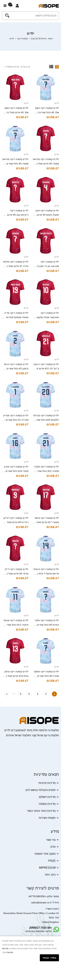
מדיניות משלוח (47, 803)
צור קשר (51, 839)
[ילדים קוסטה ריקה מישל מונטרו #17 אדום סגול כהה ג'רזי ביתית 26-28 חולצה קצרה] (46, 497)
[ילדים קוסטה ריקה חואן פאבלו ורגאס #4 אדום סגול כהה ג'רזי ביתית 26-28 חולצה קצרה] (46, 190)
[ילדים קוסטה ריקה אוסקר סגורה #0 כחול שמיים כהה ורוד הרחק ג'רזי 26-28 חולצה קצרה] (46, 651)
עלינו (53, 846)
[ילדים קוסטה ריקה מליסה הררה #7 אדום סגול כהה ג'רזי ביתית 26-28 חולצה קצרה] (15, 241)
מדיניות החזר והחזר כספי (41, 810)
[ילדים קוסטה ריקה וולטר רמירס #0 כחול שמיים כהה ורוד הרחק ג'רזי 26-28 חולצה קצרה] (46, 599)
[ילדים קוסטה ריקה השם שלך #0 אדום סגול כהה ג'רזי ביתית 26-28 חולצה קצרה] (15, 87)
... (13, 693)
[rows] (51, 67)
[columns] (57, 67)
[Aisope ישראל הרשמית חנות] (49, 5)
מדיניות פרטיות (47, 783)
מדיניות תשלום (47, 796)
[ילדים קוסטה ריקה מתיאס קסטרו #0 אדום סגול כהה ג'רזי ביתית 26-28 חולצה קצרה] (46, 138)
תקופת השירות (47, 817)
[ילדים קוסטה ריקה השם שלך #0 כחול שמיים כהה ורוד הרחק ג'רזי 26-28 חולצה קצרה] (46, 87)
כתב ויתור (50, 874)
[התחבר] (17, 6)
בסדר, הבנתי (49, 957)
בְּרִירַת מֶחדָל (12, 66)
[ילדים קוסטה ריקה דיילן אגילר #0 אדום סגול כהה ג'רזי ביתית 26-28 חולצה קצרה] (15, 548)
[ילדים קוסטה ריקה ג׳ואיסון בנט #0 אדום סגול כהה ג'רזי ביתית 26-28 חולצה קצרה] (15, 190)
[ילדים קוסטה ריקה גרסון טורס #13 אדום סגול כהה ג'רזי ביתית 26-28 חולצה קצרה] (15, 651)
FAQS (52, 860)
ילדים (56, 103)
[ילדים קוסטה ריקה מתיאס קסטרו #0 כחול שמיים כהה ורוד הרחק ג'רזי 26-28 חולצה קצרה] (15, 138)
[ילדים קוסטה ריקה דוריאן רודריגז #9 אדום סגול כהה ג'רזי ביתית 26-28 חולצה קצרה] (15, 497)
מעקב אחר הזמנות (45, 853)
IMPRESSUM (47, 867)
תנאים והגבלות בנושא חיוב (40, 790)
